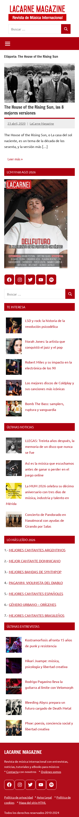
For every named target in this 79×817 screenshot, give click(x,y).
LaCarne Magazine (42, 123)
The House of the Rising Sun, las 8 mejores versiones (34, 110)
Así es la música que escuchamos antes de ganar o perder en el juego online (49, 469)
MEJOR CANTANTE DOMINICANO (34, 561)
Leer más (14, 159)
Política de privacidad (18, 797)
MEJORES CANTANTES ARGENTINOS (37, 550)
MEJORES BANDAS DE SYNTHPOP (35, 572)
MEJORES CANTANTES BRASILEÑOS (36, 615)
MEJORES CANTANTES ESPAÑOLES (36, 593)
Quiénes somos (51, 772)
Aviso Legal (44, 797)
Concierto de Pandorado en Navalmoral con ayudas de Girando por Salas (45, 520)
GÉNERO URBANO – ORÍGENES (32, 604)
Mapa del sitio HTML (32, 802)
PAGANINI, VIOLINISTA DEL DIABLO (36, 582)
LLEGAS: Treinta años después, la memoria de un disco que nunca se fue (49, 446)
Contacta (12, 772)
